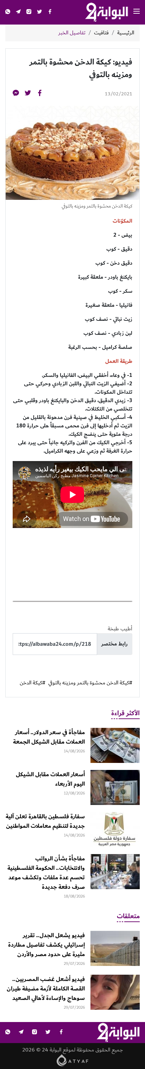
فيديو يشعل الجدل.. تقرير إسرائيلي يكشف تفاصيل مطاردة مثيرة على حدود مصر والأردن (46, 945)
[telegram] (18, 12)
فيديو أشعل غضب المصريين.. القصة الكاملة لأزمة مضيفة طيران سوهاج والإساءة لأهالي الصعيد (46, 988)
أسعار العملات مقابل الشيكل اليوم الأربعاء (50, 779)
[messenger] (16, 94)
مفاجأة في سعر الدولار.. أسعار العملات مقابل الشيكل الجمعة (49, 737)
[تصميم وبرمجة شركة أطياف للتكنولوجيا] (73, 1060)
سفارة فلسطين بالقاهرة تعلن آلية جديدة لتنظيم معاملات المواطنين (45, 821)
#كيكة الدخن (32, 683)
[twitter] (39, 12)
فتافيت (101, 33)
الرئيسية (125, 33)
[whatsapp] (7, 12)
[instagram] (28, 12)
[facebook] (50, 12)
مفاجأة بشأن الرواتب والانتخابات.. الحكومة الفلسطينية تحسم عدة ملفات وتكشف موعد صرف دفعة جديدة (46, 872)
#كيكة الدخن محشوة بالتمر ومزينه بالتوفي (90, 683)
